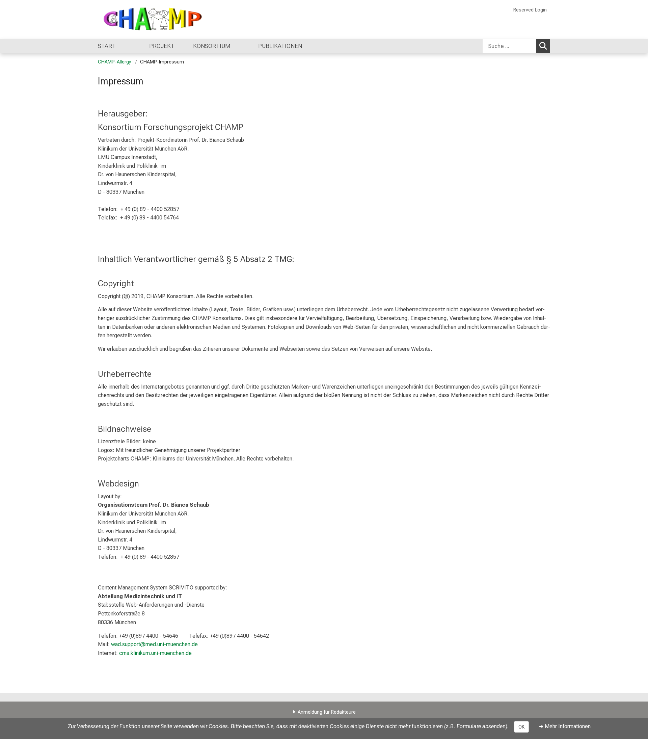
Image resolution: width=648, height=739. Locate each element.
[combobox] (516, 46)
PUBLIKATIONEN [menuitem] (282, 46)
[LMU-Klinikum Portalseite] (138, 19)
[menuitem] (114, 46)
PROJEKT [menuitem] (161, 46)
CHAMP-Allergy (114, 62)
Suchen (543, 46)
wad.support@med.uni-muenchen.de (154, 644)
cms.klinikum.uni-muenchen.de (155, 653)
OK (521, 727)
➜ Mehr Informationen (565, 726)
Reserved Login (530, 10)
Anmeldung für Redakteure (327, 712)
